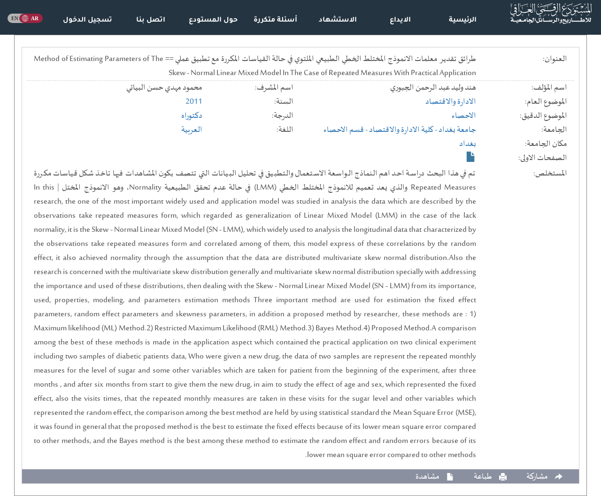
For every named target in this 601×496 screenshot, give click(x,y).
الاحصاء (464, 116)
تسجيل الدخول (87, 20)
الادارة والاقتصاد (450, 102)
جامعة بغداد (457, 130)
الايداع (400, 20)
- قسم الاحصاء (346, 130)
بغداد (467, 144)
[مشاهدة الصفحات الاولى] (471, 157)
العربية (191, 130)
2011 (193, 102)
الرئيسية (463, 20)
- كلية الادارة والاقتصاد (404, 130)
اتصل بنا (150, 20)
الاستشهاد (338, 20)
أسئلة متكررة (275, 20)
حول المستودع (213, 20)
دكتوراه (191, 116)
